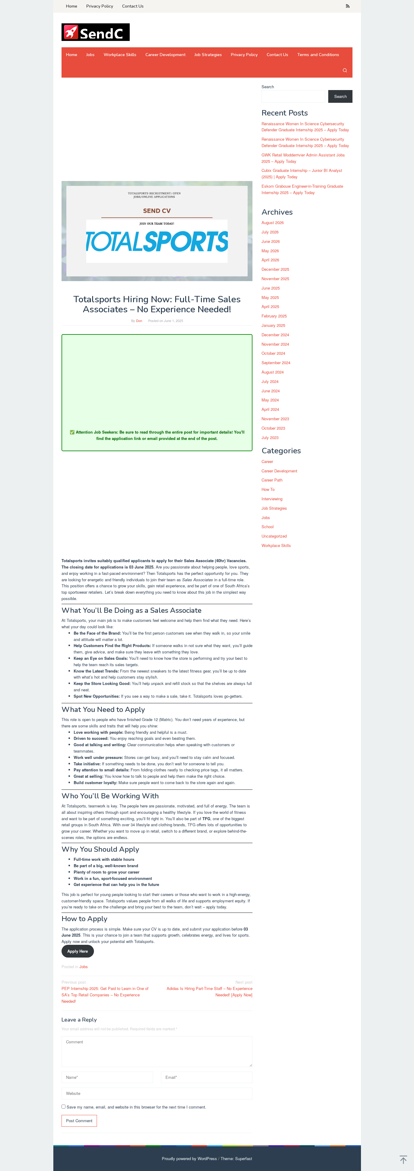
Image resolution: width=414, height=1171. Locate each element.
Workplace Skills (276, 545)
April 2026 (270, 260)
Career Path (272, 480)
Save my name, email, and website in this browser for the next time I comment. (136, 1107)
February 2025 (274, 316)
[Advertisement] (157, 128)
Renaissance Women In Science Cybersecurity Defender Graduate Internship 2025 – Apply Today (305, 127)
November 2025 (275, 278)
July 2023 (270, 437)
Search (268, 86)
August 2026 (273, 222)
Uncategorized (274, 536)
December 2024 (275, 334)
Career (267, 461)
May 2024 (270, 400)
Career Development (279, 471)
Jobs (83, 966)
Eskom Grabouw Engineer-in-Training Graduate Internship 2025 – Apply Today (302, 189)
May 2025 (270, 297)
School (268, 527)
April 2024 (270, 409)
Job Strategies (274, 508)
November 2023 (275, 418)
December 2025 (275, 269)
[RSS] (347, 6)
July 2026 (270, 232)
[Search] (344, 70)
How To (268, 489)
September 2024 (276, 362)
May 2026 (270, 250)
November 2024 (275, 344)
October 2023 (273, 428)
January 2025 (273, 325)
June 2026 (271, 241)
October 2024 (273, 353)
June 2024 (271, 391)
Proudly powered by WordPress (189, 1158)
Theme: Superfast (236, 1158)
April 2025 (270, 307)
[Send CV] (96, 32)
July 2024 (270, 381)
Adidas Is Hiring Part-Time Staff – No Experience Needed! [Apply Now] (209, 988)
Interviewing (272, 499)
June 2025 (271, 288)
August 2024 (273, 372)
